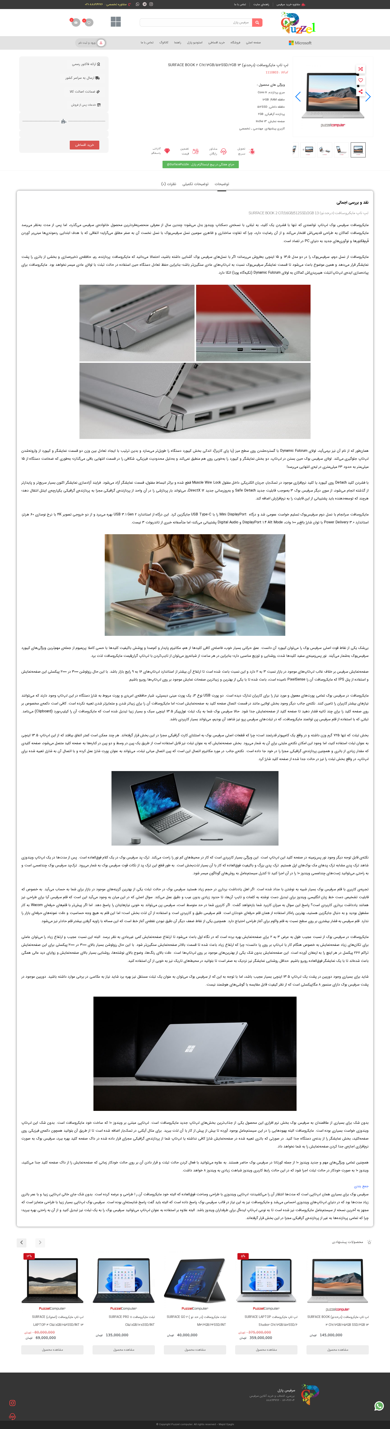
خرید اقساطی (216, 42)
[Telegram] (144, 4)
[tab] (222, 184)
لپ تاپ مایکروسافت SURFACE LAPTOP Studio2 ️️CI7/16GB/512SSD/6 (342, 1321)
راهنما (177, 42)
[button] (298, 97)
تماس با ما (147, 42)
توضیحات (222, 184)
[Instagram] (151, 4)
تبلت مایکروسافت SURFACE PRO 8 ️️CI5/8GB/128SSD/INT (203, 1321)
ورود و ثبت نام (87, 43)
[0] (89, 22)
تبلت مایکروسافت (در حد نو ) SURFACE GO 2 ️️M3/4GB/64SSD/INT (267, 1321)
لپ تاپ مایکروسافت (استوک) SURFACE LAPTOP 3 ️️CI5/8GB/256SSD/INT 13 (129, 1321)
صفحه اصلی (253, 42)
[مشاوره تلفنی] (12, 1416)
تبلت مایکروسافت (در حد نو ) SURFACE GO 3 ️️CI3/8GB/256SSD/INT (54, 1321)
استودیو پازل (194, 42)
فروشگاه (235, 42)
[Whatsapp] (137, 4)
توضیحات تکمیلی (195, 184)
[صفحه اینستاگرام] (12, 1403)
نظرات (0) (168, 184)
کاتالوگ (163, 42)
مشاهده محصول (356, 1253)
